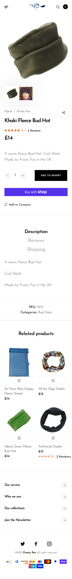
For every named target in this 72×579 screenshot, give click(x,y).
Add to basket (19, 380)
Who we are (12, 496)
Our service (12, 485)
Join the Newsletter (17, 520)
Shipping (36, 249)
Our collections (14, 508)
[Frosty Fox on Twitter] (22, 544)
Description (36, 231)
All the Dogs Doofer (51, 389)
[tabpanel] (36, 50)
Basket (65, 7)
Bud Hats (45, 312)
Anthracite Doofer (50, 446)
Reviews (36, 240)
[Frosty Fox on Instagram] (49, 544)
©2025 (19, 552)
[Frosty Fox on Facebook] (36, 544)
